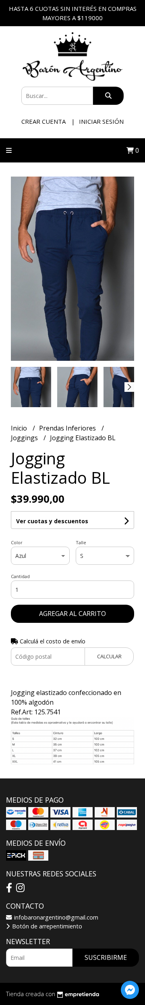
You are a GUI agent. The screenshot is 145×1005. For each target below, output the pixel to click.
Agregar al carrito (72, 613)
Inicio (20, 428)
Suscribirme (106, 957)
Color (17, 542)
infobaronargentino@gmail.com (55, 917)
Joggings (25, 437)
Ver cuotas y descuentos (52, 521)
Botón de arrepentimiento (46, 926)
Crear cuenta (43, 121)
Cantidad (20, 576)
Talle (81, 542)
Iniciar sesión (101, 121)
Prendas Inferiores (68, 428)
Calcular (109, 656)
